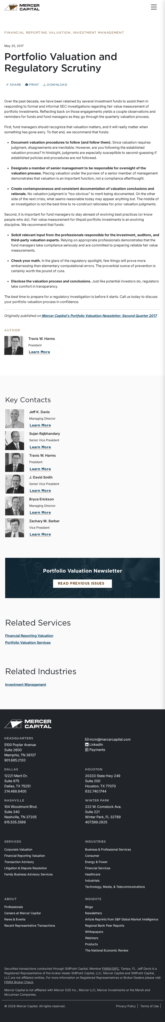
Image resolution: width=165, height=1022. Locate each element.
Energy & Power (96, 862)
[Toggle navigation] (154, 7)
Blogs (89, 907)
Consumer (92, 855)
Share (15, 84)
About (10, 899)
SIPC (115, 968)
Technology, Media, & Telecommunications (115, 886)
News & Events (14, 919)
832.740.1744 (95, 791)
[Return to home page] (22, 7)
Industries (95, 841)
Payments (97, 749)
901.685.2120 (15, 760)
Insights (93, 899)
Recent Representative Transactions (29, 925)
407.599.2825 (96, 822)
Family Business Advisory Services (28, 874)
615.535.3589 (15, 822)
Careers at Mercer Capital (22, 913)
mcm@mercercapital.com (110, 739)
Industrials (92, 880)
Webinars (91, 938)
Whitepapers (94, 931)
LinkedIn (96, 744)
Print (33, 84)
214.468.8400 (15, 791)
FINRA (106, 968)
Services (12, 841)
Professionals (13, 907)
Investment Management (25, 684)
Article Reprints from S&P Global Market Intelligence (121, 919)
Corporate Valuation (18, 849)
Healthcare (92, 874)
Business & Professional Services (108, 849)
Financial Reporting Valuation (29, 635)
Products (91, 944)
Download (56, 84)
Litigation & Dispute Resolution (25, 868)
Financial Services (97, 868)
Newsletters (93, 913)
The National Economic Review (106, 950)
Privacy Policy (126, 1006)
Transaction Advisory (19, 862)
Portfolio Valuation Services (28, 642)
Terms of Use (149, 1006)
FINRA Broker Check (18, 982)
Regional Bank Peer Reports (104, 925)
